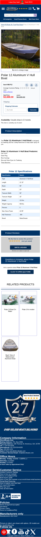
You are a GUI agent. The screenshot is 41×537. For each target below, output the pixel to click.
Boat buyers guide (6, 477)
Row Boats (20, 24)
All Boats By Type (10, 24)
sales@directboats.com (17, 451)
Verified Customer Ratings (9, 472)
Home (3, 24)
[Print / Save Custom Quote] (31, 85)
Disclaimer (3, 506)
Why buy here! (5, 487)
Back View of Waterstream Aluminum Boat (10, 357)
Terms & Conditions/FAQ (8, 476)
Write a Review (8, 92)
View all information (6, 488)
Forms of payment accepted (9, 505)
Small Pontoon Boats (20, 19)
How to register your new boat (10, 483)
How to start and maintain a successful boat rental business (20, 479)
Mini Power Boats (34, 19)
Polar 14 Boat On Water (10, 310)
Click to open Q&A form (20, 272)
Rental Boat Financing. (7, 481)
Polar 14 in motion (28, 309)
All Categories (7, 19)
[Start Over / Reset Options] (27, 85)
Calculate (33, 110)
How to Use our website (8, 474)
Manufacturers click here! (8, 516)
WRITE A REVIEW (21, 247)
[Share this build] (36, 85)
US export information (7, 485)
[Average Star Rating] (23, 9)
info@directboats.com (26, 453)
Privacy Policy (5, 508)
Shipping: (6, 102)
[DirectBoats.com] (15, 8)
